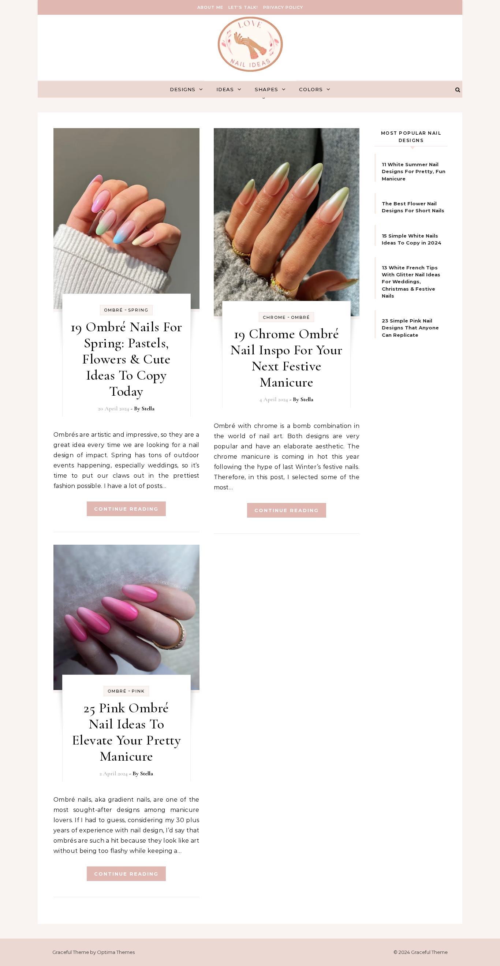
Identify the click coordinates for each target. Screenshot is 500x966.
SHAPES (266, 89)
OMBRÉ (113, 310)
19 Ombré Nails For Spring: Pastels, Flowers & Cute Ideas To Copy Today (126, 359)
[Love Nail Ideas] (250, 53)
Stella (148, 408)
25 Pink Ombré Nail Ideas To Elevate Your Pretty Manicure (126, 732)
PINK (138, 691)
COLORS (311, 89)
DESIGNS (182, 89)
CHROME (274, 317)
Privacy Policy (283, 7)
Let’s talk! (243, 7)
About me (210, 7)
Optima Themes (116, 952)
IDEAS (225, 89)
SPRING (138, 310)
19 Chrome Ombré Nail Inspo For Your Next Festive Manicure (286, 358)
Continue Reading (126, 509)
